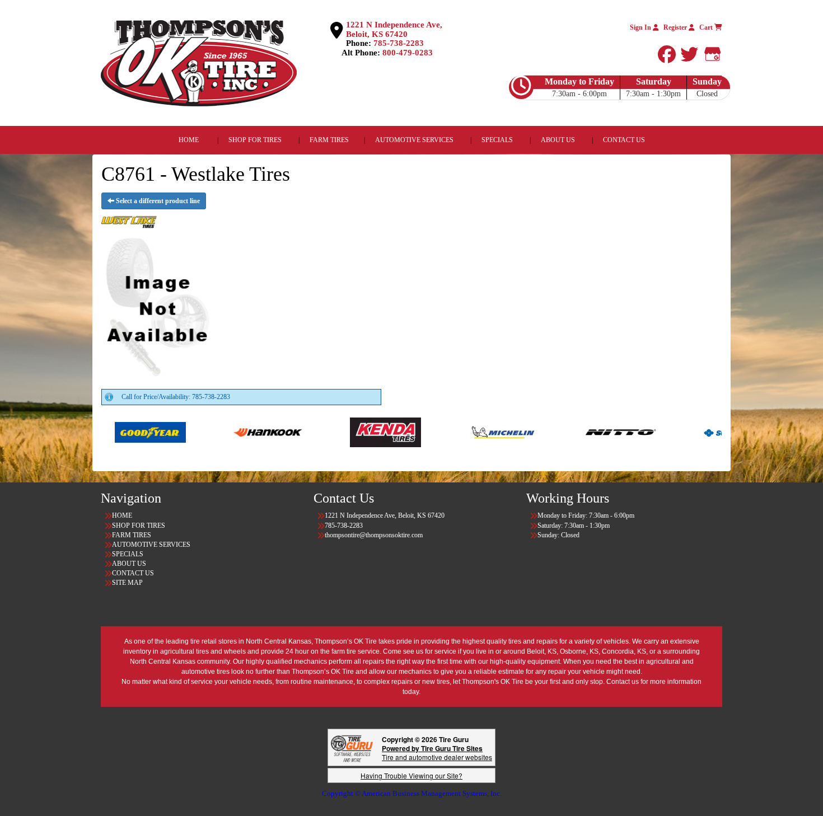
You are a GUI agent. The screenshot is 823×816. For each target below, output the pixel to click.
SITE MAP (127, 583)
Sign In (641, 27)
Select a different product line (157, 201)
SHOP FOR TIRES (255, 140)
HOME (189, 140)
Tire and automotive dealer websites (437, 752)
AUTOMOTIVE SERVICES (414, 140)
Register (676, 27)
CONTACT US (624, 140)
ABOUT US (558, 140)
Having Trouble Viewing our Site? (411, 775)
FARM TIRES (329, 140)
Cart (706, 27)
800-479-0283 (407, 52)
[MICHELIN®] (438, 431)
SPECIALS (498, 140)
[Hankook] (203, 431)
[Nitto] (555, 431)
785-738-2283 (398, 43)
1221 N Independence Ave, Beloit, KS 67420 (394, 29)
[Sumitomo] (673, 431)
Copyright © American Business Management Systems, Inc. (412, 793)
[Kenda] (320, 431)
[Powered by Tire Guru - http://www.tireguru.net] (352, 747)
